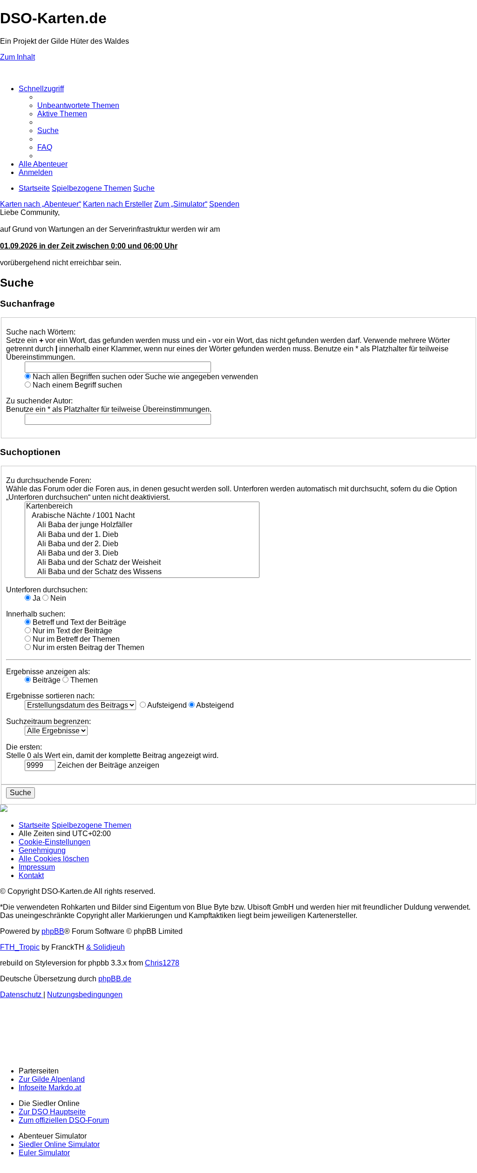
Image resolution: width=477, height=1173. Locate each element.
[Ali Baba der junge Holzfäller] (142, 525)
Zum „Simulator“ (180, 204)
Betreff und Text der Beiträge (78, 622)
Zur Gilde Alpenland (52, 1079)
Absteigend (214, 705)
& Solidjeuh (105, 947)
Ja (36, 598)
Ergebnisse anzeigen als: (48, 672)
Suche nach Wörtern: (40, 332)
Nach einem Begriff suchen (76, 385)
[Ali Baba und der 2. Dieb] (142, 544)
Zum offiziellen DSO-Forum (64, 1120)
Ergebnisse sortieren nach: (50, 696)
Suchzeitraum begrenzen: (48, 721)
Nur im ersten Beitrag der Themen (87, 647)
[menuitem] (78, 105)
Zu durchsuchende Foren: (48, 480)
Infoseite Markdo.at (50, 1088)
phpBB (52, 931)
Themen (83, 680)
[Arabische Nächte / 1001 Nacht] (142, 516)
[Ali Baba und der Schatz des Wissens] (142, 572)
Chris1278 (162, 963)
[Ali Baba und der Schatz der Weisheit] (142, 563)
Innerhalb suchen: (35, 614)
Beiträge (46, 680)
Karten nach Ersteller (117, 204)
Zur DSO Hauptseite (52, 1112)
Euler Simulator (44, 1153)
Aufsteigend (166, 705)
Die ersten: (24, 747)
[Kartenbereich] (142, 506)
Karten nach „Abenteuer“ (40, 204)
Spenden (224, 204)
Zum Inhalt (17, 57)
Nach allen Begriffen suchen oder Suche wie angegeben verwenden (144, 377)
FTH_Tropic (20, 947)
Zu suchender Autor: (39, 401)
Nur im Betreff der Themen (75, 639)
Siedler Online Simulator (59, 1144)
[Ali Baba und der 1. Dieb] (142, 535)
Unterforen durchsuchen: (47, 590)
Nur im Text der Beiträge (71, 631)
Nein (57, 598)
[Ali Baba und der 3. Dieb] (142, 553)
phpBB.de (114, 979)
